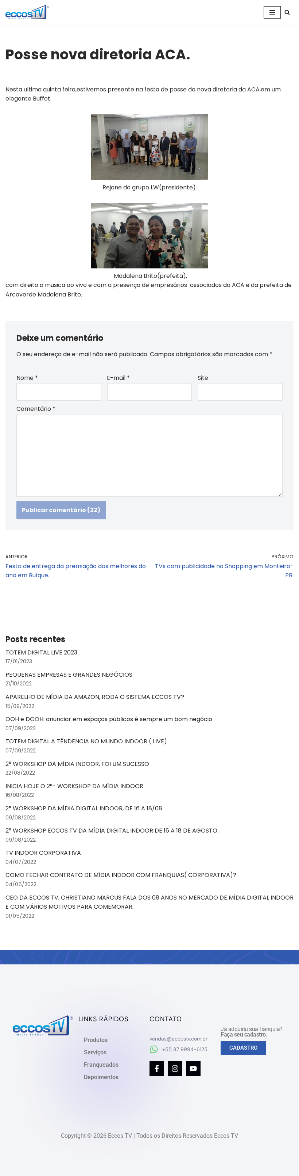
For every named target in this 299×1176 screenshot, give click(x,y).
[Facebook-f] (157, 1068)
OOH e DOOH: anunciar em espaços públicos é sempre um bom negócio (108, 719)
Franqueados (101, 1064)
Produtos (96, 1040)
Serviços (95, 1052)
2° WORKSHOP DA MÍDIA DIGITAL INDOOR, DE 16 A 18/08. (84, 808)
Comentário (35, 409)
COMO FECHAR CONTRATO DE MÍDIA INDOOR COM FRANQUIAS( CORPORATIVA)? (120, 875)
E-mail (118, 378)
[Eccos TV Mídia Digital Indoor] (27, 12)
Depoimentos (101, 1077)
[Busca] (287, 12)
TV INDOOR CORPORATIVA (43, 853)
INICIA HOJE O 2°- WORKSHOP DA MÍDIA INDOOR (74, 786)
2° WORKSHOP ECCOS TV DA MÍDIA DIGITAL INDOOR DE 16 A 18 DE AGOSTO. (111, 830)
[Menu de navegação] (272, 12)
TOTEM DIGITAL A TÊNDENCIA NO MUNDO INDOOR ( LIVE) (86, 741)
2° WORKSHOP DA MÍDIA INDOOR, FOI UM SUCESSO (77, 764)
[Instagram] (175, 1068)
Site (203, 378)
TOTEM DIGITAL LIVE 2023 (41, 652)
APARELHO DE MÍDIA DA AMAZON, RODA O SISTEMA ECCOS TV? (94, 697)
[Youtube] (193, 1068)
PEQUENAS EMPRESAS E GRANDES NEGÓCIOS (68, 674)
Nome (27, 378)
